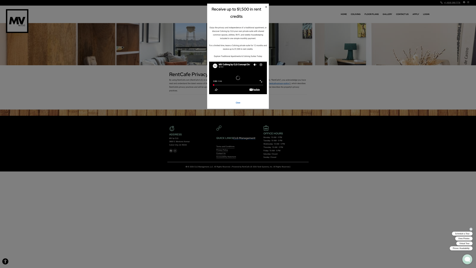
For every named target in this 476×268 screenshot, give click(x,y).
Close (238, 102)
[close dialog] (266, 7)
